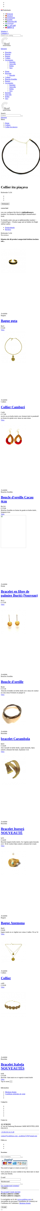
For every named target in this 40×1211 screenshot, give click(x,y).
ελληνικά (10, 23)
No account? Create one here (10, 1192)
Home (7, 71)
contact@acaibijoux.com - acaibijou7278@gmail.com (19, 1136)
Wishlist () (4, 31)
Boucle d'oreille (12, 682)
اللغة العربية (11, 25)
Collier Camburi (13, 407)
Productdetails (10, 227)
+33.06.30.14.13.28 (7, 1132)
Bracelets (8, 73)
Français (10, 14)
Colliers (7, 77)
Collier (6, 978)
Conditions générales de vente (15, 1094)
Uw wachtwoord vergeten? (10, 1186)
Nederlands (11, 18)
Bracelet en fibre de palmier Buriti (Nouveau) (19, 593)
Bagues (7, 81)
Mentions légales (10, 1092)
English (9, 20)
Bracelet (12, 75)
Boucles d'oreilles (11, 79)
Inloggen (4, 1188)
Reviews (8, 229)
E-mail (3, 1177)
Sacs (10, 68)
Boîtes (11, 66)
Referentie (4, 192)
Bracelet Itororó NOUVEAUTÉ (12, 831)
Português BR (12, 21)
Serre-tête (12, 64)
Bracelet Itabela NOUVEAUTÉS (12, 1066)
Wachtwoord (5, 1181)
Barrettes (12, 62)
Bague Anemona (13, 923)
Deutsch (10, 16)
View (2, 330)
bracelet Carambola (15, 739)
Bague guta (9, 321)
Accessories (9, 83)
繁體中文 (10, 27)
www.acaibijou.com (24, 1199)
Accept (4, 1207)
